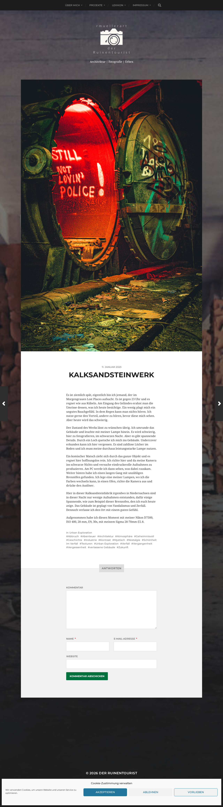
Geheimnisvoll (145, 536)
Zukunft (123, 547)
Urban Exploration (80, 532)
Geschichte (75, 540)
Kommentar (74, 587)
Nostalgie (134, 540)
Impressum (140, 5)
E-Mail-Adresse (125, 638)
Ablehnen (150, 792)
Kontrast (105, 540)
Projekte (95, 5)
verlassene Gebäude (102, 547)
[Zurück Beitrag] (4, 403)
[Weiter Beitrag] (219, 403)
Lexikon (117, 5)
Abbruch (73, 536)
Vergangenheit (142, 543)
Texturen (87, 543)
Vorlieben (196, 792)
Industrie (91, 540)
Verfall (126, 543)
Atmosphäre (125, 536)
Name (71, 638)
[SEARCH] (159, 5)
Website (72, 656)
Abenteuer (89, 536)
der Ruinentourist (118, 773)
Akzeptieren (105, 792)
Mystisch (119, 540)
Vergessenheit (77, 547)
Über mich (72, 5)
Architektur (106, 536)
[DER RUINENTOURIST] (111, 39)
